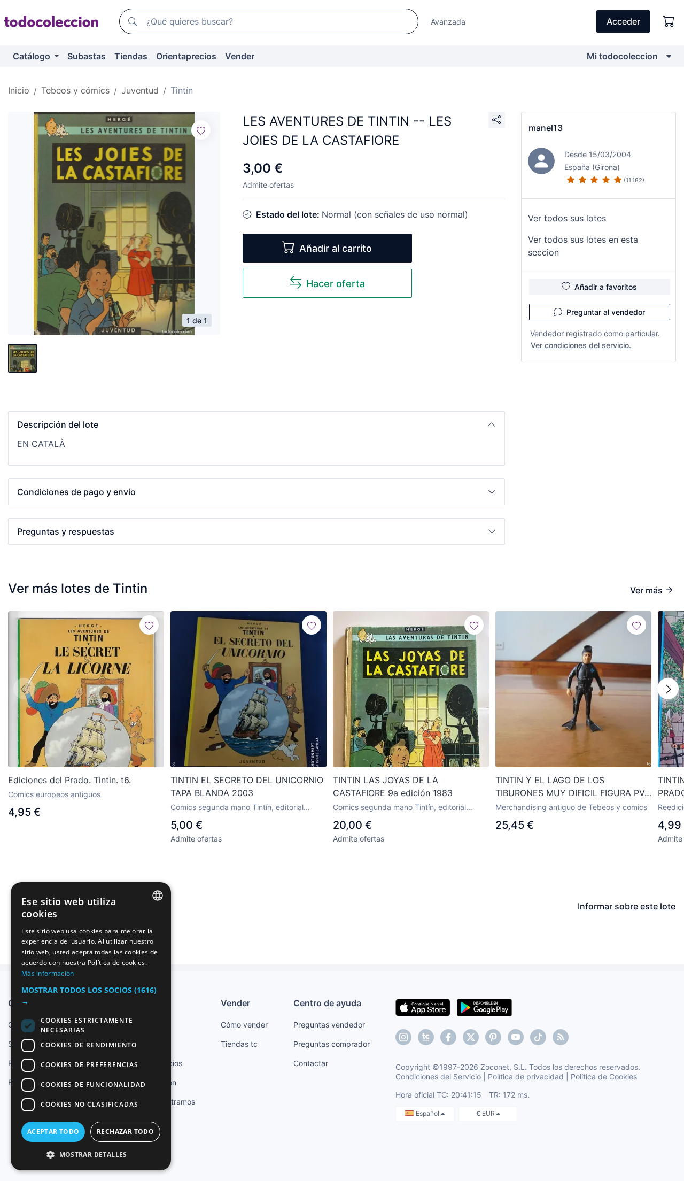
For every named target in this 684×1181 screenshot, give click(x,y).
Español (428, 1113)
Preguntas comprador (331, 1043)
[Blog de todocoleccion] (561, 1037)
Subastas (86, 56)
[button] (256, 424)
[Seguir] (201, 130)
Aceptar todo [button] (53, 1131)
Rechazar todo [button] (125, 1131)
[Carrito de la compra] (669, 21)
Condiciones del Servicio (438, 1076)
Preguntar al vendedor (605, 312)
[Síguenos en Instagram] (403, 1037)
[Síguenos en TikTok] (538, 1037)
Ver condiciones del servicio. (581, 345)
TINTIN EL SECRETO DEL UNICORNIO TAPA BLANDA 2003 (246, 786)
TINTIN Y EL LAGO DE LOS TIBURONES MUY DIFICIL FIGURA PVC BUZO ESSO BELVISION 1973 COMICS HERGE (573, 787)
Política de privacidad (526, 1076)
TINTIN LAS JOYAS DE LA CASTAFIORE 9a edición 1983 (393, 786)
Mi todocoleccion (622, 56)
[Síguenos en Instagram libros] (426, 1037)
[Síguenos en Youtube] (516, 1037)
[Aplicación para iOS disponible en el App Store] (422, 1006)
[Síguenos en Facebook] (448, 1037)
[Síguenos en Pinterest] (493, 1037)
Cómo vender (244, 1024)
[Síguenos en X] (471, 1037)
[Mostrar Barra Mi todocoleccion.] (668, 56)
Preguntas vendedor (329, 1024)
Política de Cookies (604, 1076)
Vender (239, 56)
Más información (47, 973)
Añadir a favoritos (605, 286)
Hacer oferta (335, 283)
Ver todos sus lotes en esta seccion (583, 246)
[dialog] (91, 1026)
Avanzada (448, 21)
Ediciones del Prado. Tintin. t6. (69, 780)
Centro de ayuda (327, 1003)
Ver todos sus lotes (567, 218)
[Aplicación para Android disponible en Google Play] (484, 1006)
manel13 (545, 127)
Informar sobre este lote (626, 906)
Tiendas (130, 56)
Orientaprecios (186, 56)
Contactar (310, 1063)
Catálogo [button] (32, 56)
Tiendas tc (239, 1043)
